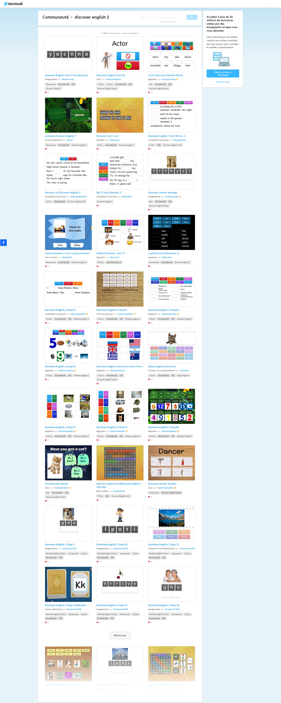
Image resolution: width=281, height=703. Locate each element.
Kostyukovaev (169, 79)
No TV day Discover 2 (108, 192)
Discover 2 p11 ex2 (107, 136)
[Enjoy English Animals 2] (171, 345)
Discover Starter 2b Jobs (162, 483)
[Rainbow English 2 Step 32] (171, 584)
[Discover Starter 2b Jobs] (171, 462)
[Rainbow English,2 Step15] (68, 406)
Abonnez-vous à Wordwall (222, 73)
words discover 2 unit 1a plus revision (67, 253)
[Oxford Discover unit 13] (120, 232)
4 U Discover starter (56, 483)
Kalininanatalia (77, 314)
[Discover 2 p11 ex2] (120, 115)
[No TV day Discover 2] (120, 171)
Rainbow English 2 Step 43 (112, 544)
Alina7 (70, 140)
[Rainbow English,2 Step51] (120, 289)
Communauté (56, 17)
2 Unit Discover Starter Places (165, 75)
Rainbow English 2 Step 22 (112, 605)
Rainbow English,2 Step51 (111, 310)
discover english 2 (92, 17)
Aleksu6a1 (115, 140)
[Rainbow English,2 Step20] (171, 289)
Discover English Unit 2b (110, 75)
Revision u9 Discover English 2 (62, 192)
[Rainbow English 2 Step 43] (120, 523)
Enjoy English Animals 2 (162, 366)
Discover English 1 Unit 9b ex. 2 (166, 136)
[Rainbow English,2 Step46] (171, 406)
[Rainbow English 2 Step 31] (171, 523)
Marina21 (114, 257)
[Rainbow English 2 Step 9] (68, 523)
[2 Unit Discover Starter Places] (171, 54)
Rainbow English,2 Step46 (163, 427)
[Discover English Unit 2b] (120, 54)
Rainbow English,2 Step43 (60, 366)
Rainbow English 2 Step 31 (163, 544)
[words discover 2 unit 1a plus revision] (68, 232)
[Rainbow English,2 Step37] (68, 289)
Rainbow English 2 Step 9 (60, 544)
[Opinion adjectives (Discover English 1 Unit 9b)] (120, 462)
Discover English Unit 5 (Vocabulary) (66, 75)
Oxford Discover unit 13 (110, 253)
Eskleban (184, 370)
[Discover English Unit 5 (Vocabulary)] (68, 54)
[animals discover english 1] (68, 115)
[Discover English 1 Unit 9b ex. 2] (171, 115)
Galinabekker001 (78, 196)
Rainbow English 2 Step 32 (163, 605)
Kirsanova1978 (69, 548)
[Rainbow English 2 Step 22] (120, 584)
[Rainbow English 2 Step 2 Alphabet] (68, 584)
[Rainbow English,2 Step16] (120, 406)
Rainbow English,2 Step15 (60, 427)
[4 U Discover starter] (68, 462)
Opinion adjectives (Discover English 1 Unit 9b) (119, 485)
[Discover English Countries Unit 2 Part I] (120, 345)
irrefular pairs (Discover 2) (163, 253)
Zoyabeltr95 (180, 140)
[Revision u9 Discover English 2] (68, 171)
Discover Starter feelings (162, 192)
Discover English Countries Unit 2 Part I (119, 366)
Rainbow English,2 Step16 (111, 427)
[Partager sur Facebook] (3, 242)
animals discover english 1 (60, 136)
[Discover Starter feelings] (171, 171)
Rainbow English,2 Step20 (163, 310)
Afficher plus (120, 635)
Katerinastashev (166, 487)
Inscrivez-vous (223, 81)
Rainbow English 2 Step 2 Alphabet (65, 605)
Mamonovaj (68, 79)
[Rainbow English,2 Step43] (68, 345)
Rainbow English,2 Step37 (60, 310)
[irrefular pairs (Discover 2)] (171, 232)
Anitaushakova (113, 79)
